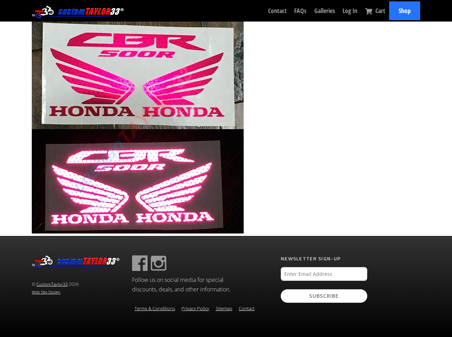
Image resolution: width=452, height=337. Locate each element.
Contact (277, 10)
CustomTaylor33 (52, 284)
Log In (350, 10)
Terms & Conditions (155, 309)
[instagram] (158, 262)
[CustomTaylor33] (78, 14)
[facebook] (140, 262)
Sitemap (224, 309)
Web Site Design (46, 292)
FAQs (300, 10)
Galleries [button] (324, 10)
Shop (405, 10)
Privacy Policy (195, 309)
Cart (379, 10)
